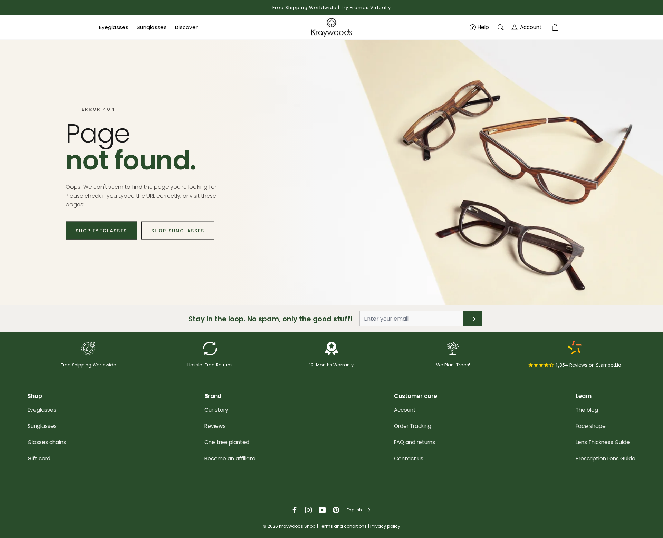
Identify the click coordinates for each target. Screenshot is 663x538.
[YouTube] (322, 510)
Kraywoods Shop (297, 526)
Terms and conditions (343, 526)
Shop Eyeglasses (101, 230)
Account (531, 27)
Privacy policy (385, 526)
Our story (216, 409)
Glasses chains (47, 442)
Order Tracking (412, 426)
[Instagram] (308, 510)
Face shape (591, 426)
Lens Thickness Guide (603, 442)
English (354, 510)
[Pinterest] (336, 510)
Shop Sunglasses (177, 230)
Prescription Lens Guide (605, 458)
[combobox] (359, 510)
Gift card (39, 458)
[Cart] (556, 27)
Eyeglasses (42, 409)
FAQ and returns (414, 442)
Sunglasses (42, 426)
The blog (587, 409)
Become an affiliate (230, 458)
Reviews (215, 426)
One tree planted (226, 442)
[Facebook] (294, 510)
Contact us (408, 458)
